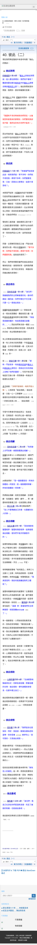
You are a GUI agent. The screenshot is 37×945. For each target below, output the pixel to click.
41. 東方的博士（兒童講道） (22, 43)
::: (1, 12)
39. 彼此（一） (9, 37)
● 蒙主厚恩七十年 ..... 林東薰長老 (14, 908)
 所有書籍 (7, 27)
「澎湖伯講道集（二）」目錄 (13, 31)
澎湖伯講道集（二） (26, 48)
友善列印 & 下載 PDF (12, 870)
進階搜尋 (32, 899)
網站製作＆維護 (22, 940)
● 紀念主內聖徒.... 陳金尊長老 (13, 911)
